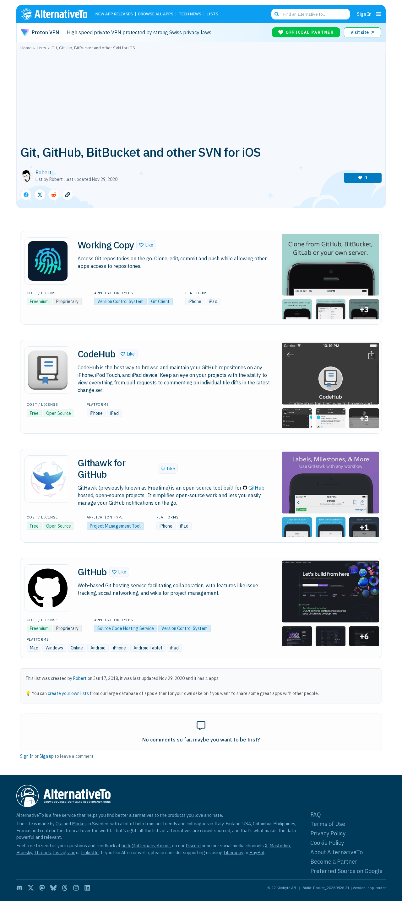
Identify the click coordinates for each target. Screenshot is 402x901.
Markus (79, 824)
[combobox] (310, 14)
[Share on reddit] (53, 194)
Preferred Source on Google (346, 871)
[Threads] (65, 888)
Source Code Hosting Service (125, 628)
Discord (193, 846)
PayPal (256, 852)
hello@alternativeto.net (146, 846)
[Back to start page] (57, 14)
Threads (42, 852)
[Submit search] (276, 14)
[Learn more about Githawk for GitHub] (47, 478)
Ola (59, 824)
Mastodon (279, 846)
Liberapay (233, 852)
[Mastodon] (42, 888)
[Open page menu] (378, 14)
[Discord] (19, 888)
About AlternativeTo (336, 852)
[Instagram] (76, 888)
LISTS (212, 14)
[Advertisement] (201, 97)
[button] (146, 245)
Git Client (160, 301)
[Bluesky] (53, 888)
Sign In (364, 14)
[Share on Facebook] (26, 194)
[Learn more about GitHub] (47, 587)
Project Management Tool (115, 526)
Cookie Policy (327, 842)
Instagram (63, 852)
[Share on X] (40, 194)
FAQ (315, 814)
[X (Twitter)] (31, 888)
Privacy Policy (327, 833)
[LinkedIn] (87, 888)
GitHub (256, 488)
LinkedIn (90, 852)
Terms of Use (327, 824)
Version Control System (120, 301)
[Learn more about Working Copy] (47, 261)
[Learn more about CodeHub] (47, 370)
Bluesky (24, 852)
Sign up (47, 756)
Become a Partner (333, 861)
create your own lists (68, 693)
